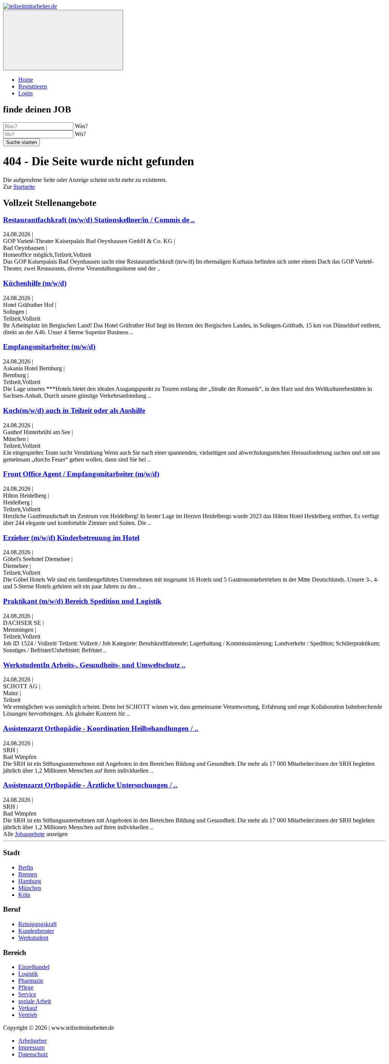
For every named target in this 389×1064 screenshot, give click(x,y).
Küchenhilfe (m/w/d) (34, 283)
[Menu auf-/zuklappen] (63, 40)
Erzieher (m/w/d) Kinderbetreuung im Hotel (71, 538)
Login (25, 93)
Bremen (27, 874)
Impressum (31, 1047)
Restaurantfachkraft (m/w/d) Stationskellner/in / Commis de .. (99, 220)
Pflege (25, 987)
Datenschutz (33, 1054)
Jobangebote (30, 834)
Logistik (28, 974)
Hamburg (29, 881)
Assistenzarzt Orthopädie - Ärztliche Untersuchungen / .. (90, 785)
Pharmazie (30, 980)
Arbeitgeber (32, 1040)
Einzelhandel (33, 967)
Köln (24, 895)
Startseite (24, 186)
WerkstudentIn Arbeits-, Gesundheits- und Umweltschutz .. (94, 665)
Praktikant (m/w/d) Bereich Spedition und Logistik (82, 601)
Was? (81, 126)
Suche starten (21, 142)
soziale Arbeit (34, 1001)
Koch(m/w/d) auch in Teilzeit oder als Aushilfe (74, 410)
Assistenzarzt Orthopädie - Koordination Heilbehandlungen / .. (100, 728)
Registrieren (32, 86)
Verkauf (27, 1008)
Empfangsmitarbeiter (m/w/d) (49, 347)
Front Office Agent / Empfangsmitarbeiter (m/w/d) (81, 474)
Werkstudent (33, 937)
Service (27, 994)
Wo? (80, 134)
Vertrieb (27, 1015)
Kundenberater (36, 931)
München (29, 888)
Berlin (25, 867)
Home (25, 79)
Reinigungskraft (37, 924)
